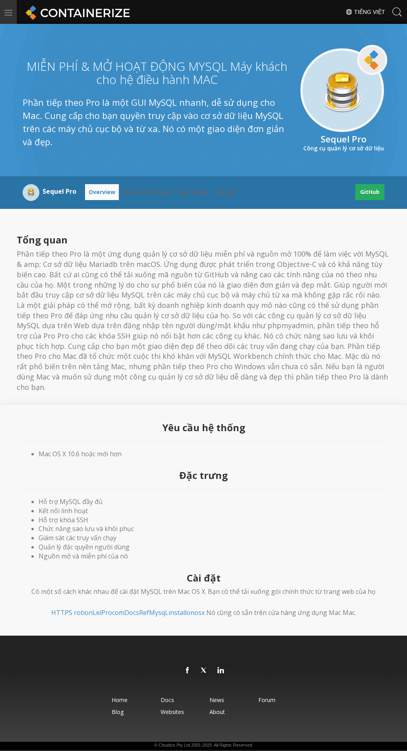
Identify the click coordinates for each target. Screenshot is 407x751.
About (217, 712)
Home (120, 700)
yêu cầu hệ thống (147, 192)
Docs (167, 700)
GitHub (370, 192)
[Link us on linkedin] (221, 670)
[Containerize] (76, 12)
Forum (266, 700)
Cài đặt (225, 192)
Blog (118, 712)
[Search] (397, 12)
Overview (102, 192)
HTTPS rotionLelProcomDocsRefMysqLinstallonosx (128, 612)
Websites (172, 712)
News (216, 700)
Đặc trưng (193, 192)
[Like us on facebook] (187, 670)
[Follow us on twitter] (204, 670)
